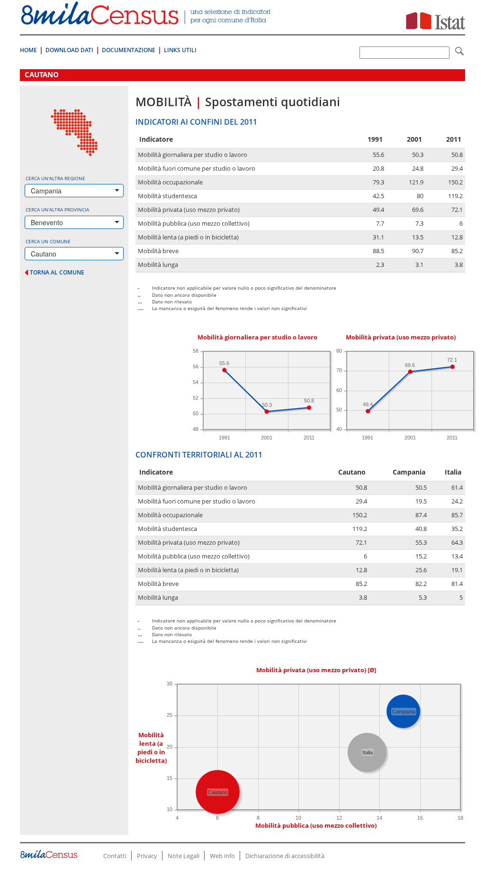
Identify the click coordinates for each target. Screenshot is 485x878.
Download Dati (69, 50)
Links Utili (180, 50)
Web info (222, 855)
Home (28, 50)
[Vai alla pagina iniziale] (147, 19)
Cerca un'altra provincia (57, 209)
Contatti (114, 855)
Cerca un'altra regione (55, 178)
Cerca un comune (48, 241)
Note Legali (183, 855)
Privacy (147, 855)
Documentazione (128, 50)
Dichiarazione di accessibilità (284, 855)
